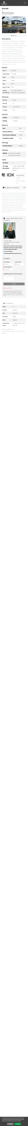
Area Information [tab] (8, 303)
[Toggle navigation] (25, 3)
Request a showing (12, 187)
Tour (15, 31)
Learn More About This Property (12, 218)
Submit (14, 284)
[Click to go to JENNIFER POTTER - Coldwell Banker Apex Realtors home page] (5, 3)
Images (10, 31)
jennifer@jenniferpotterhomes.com (13, 253)
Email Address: (7, 267)
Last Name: (18, 262)
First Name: (6, 262)
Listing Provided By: (20, 175)
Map (18, 31)
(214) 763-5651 (8, 251)
